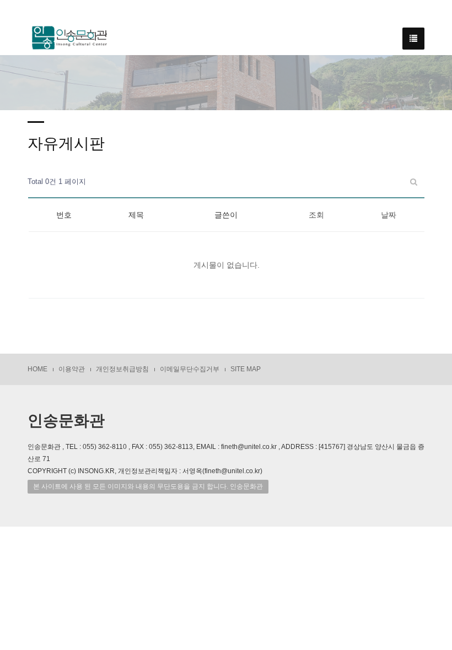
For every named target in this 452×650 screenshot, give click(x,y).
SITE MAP (245, 369)
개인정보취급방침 (122, 369)
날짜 (388, 214)
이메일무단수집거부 (189, 369)
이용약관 (71, 369)
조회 (316, 214)
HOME (37, 369)
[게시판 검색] (413, 182)
